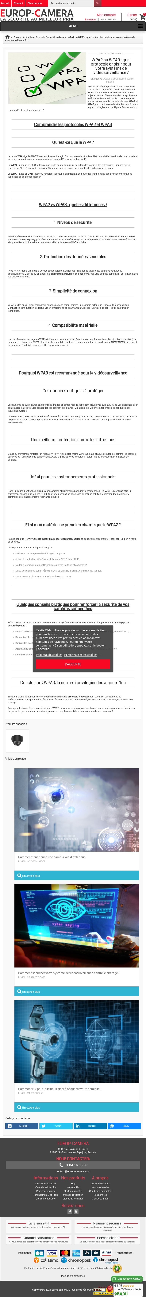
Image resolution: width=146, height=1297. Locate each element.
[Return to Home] (9, 37)
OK (97, 3)
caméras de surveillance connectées (111, 88)
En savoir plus (30, 875)
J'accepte (73, 664)
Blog (16, 37)
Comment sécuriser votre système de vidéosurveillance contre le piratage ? (69, 973)
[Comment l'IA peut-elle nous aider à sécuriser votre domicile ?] (76, 1041)
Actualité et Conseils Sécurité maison (43, 37)
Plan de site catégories (73, 1276)
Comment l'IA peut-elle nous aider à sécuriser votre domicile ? (59, 1089)
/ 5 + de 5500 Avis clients (127, 1287)
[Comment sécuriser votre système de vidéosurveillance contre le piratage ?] (76, 925)
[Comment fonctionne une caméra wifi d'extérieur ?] (76, 809)
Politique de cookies (49, 654)
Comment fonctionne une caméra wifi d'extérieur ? (52, 857)
